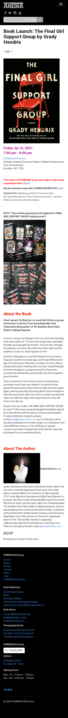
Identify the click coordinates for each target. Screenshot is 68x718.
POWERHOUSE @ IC (13, 621)
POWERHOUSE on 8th (14, 617)
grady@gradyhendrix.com (23, 419)
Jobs (6, 576)
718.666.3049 (15, 650)
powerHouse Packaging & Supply (20, 601)
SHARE (7, 52)
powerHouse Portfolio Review (18, 630)
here (26, 183)
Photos (7, 566)
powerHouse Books (13, 592)
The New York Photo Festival (18, 633)
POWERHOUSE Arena (14, 158)
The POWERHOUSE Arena (16, 614)
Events (7, 559)
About (6, 563)
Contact (7, 569)
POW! (6, 595)
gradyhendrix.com (52, 526)
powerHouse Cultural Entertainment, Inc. (24, 605)
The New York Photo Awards (18, 636)
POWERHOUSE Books (14, 579)
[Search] (40, 19)
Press (6, 573)
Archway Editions (12, 598)
